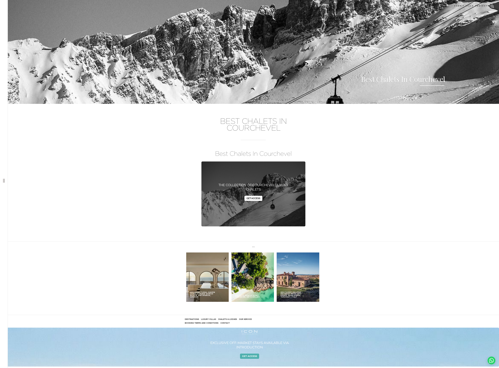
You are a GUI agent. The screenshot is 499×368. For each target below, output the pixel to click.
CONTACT (225, 323)
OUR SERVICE (245, 319)
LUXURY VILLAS (208, 319)
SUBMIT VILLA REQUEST (471, 6)
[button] (491, 360)
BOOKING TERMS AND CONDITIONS (201, 323)
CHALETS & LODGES (227, 319)
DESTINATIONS (192, 319)
